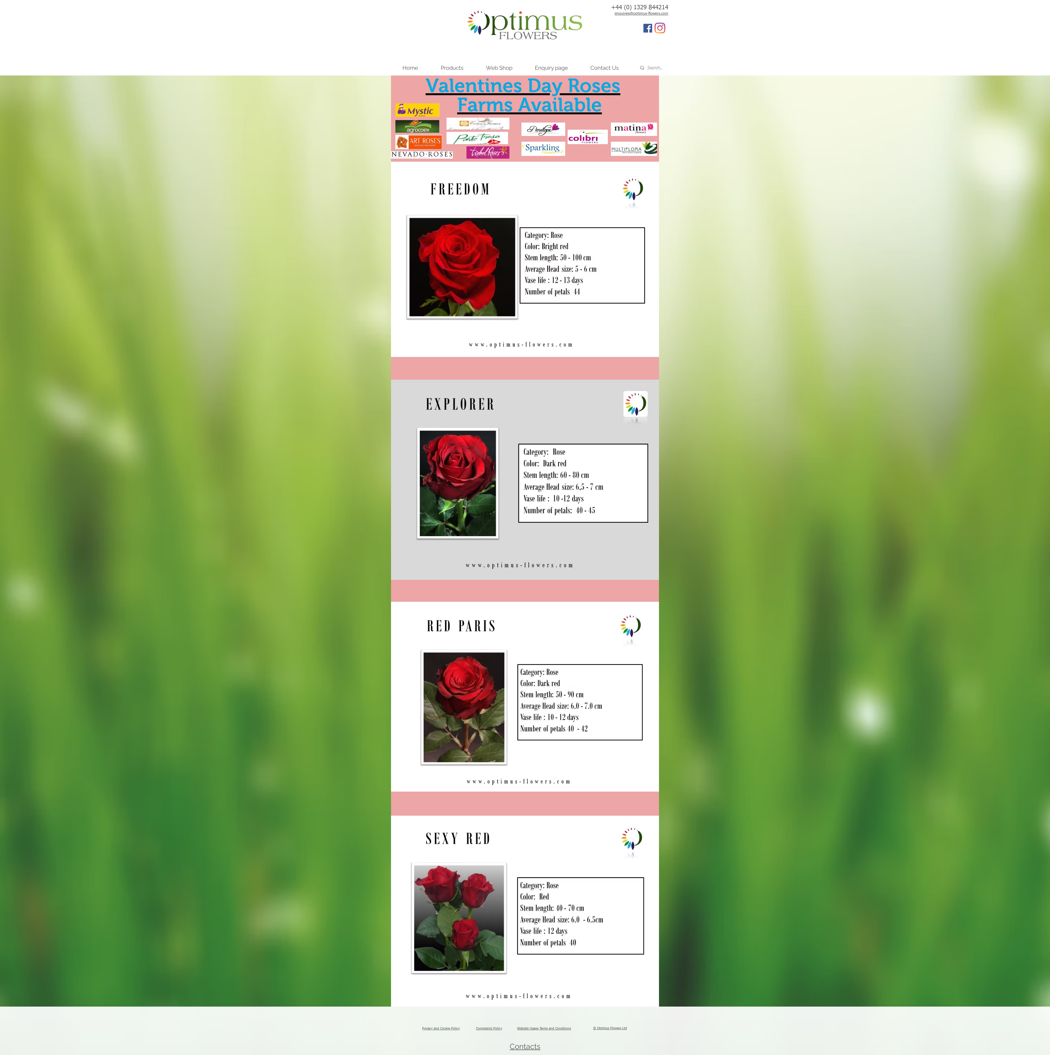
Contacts (525, 1046)
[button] (452, 67)
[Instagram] (660, 28)
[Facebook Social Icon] (647, 28)
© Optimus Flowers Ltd (610, 1028)
